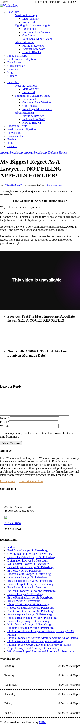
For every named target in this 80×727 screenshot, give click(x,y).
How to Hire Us (31, 122)
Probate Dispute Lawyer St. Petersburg (30, 584)
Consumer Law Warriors (36, 102)
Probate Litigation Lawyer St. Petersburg (31, 557)
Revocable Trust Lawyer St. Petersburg (30, 607)
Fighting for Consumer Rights (32, 95)
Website (4, 426)
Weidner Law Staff (33, 119)
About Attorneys (24, 112)
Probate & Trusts (17, 126)
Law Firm (13, 82)
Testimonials (29, 99)
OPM (42, 722)
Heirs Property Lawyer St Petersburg (29, 624)
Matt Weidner (30, 89)
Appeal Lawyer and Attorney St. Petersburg (33, 648)
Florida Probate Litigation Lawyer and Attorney (35, 641)
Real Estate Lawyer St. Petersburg (27, 550)
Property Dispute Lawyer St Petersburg (30, 627)
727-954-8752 (12, 523)
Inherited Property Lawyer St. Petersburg (31, 590)
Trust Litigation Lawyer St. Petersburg (29, 580)
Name (4, 418)
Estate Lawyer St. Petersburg (24, 570)
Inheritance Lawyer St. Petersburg (27, 577)
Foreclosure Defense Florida (50, 152)
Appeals (5, 152)
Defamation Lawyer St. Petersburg (27, 560)
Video (11, 547)
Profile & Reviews (33, 115)
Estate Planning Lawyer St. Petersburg (30, 597)
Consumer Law (16, 136)
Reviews (12, 139)
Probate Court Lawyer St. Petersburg (29, 574)
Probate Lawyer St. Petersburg (25, 594)
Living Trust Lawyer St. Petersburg (28, 604)
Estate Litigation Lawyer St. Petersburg (30, 567)
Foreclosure (14, 132)
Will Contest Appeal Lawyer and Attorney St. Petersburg (40, 651)
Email (4, 422)
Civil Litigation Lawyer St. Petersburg (29, 553)
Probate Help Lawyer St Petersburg (28, 621)
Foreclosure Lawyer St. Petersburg (27, 587)
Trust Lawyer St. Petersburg (23, 600)
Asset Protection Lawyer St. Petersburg (30, 611)
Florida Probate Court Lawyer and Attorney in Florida (39, 644)
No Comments (54, 184)
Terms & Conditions (31, 481)
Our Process (29, 105)
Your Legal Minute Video (37, 109)
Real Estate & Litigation (21, 129)
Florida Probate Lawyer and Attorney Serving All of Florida (42, 637)
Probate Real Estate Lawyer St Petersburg (32, 617)
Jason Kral (28, 92)
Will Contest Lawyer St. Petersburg (28, 563)
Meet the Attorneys (26, 85)
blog (10, 142)
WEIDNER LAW (13, 184)
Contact (12, 146)
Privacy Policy (8, 481)
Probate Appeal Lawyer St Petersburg (29, 614)
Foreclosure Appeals (22, 152)
